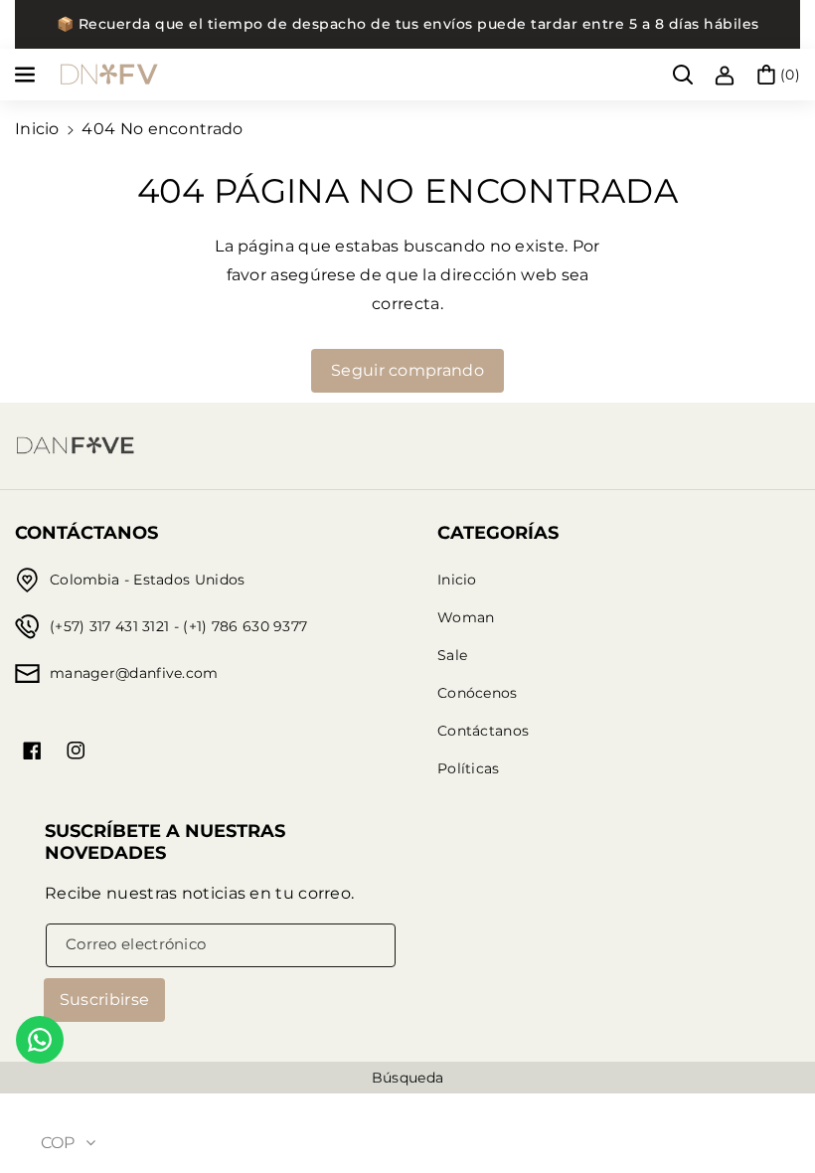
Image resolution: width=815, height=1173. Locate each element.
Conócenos (477, 693)
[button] (27, 74)
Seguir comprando (407, 370)
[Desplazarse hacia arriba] (772, 1110)
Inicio (37, 128)
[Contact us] (40, 1040)
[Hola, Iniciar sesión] (724, 74)
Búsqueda (407, 1078)
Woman (466, 617)
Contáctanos (483, 731)
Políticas (468, 768)
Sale (452, 655)
